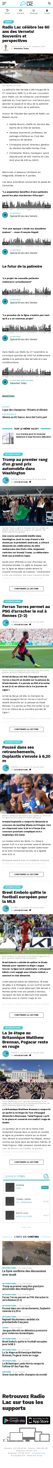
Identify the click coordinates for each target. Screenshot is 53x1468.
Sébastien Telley (21, 49)
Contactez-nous (38, 1453)
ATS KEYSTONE (21, 482)
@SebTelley (8, 395)
